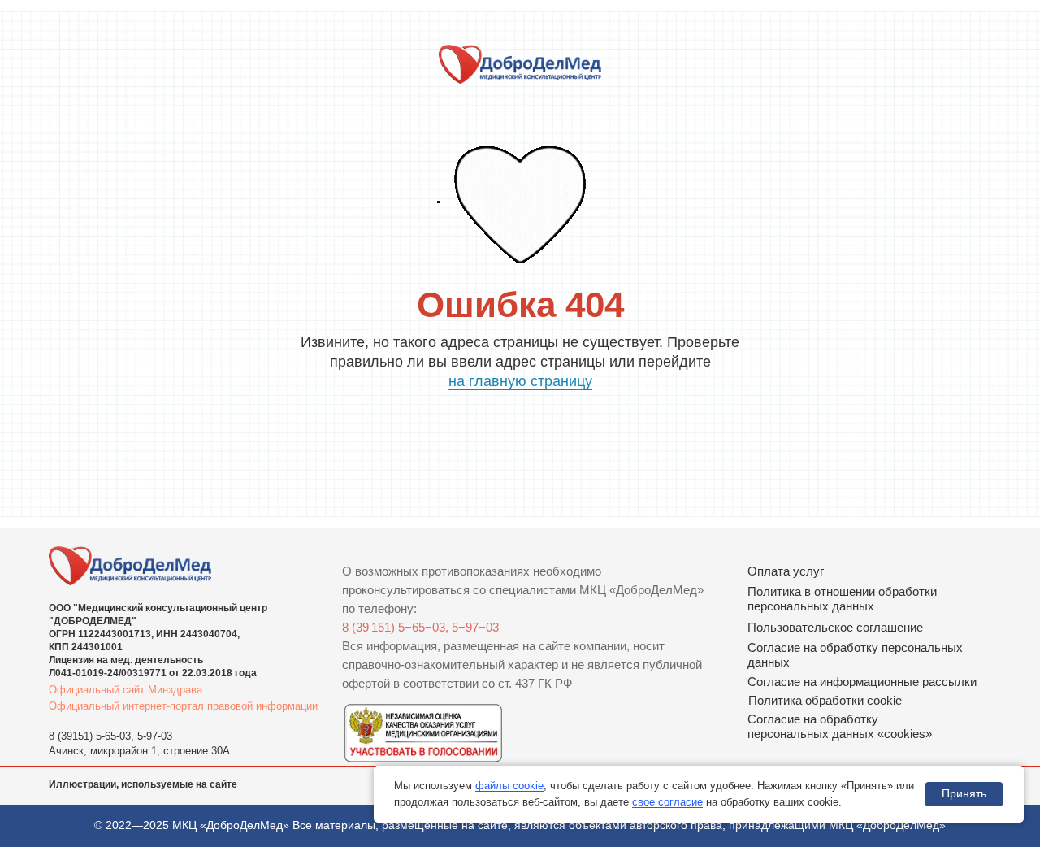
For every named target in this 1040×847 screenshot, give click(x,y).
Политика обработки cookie (825, 700)
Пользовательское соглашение (835, 627)
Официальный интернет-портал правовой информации (183, 706)
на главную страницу (520, 381)
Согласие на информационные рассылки (862, 681)
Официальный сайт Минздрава (125, 690)
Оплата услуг (786, 571)
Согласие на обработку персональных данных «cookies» (840, 726)
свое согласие (667, 802)
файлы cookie (509, 786)
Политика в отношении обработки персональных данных (842, 598)
